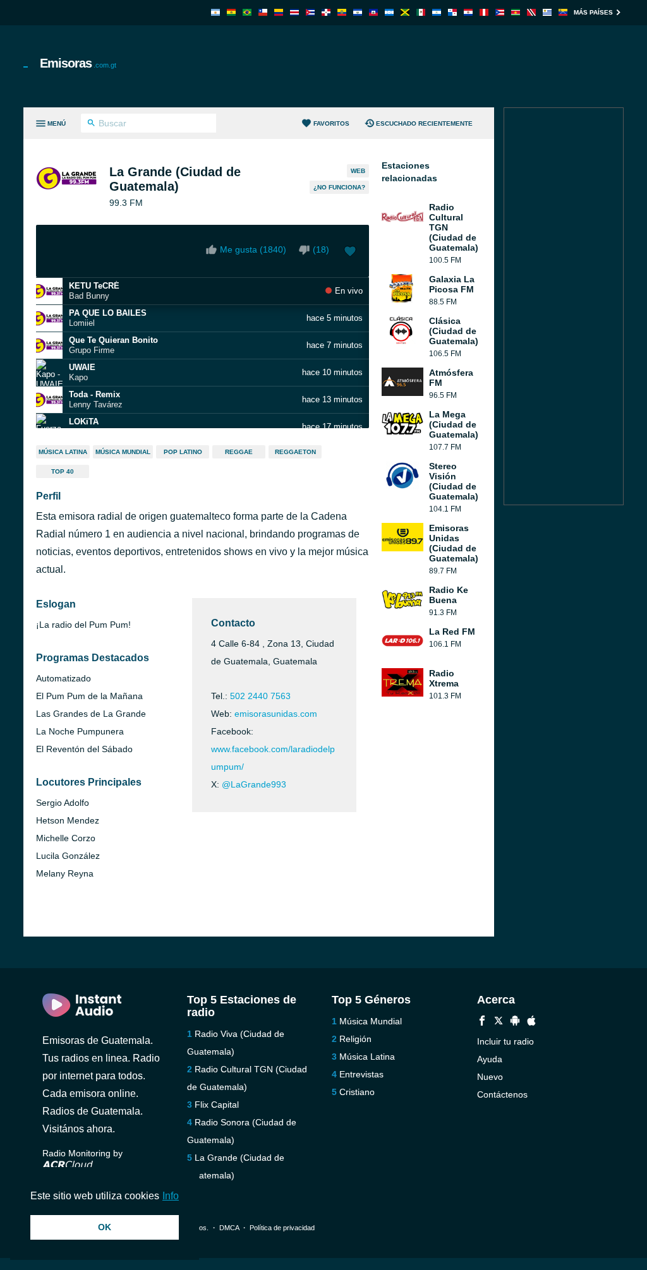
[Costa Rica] (294, 12)
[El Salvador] (357, 12)
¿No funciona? (339, 187)
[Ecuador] (341, 12)
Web (358, 170)
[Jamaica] (405, 12)
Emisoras (78, 63)
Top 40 (62, 471)
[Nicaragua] (436, 12)
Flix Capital (217, 1104)
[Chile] (262, 12)
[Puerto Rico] (499, 12)
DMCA (229, 1227)
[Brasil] (247, 12)
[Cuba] (310, 12)
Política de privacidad (282, 1227)
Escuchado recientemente (424, 123)
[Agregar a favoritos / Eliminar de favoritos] (350, 252)
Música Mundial (122, 451)
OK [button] (104, 1227)
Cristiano (357, 1092)
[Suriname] (515, 12)
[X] (498, 1022)
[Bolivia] (231, 12)
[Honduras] (389, 12)
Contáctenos (502, 1094)
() (321, 249)
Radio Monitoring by (82, 1153)
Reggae (239, 451)
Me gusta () (253, 249)
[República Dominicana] (326, 12)
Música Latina (63, 451)
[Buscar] (91, 124)
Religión (355, 1039)
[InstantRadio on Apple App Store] (531, 1022)
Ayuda (489, 1059)
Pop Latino (183, 451)
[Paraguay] (468, 12)
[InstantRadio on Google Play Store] (515, 1022)
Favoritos (331, 123)
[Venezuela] (563, 12)
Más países (593, 12)
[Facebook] (482, 1022)
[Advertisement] (394, 66)
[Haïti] (373, 12)
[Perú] (484, 12)
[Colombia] (278, 12)
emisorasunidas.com (275, 714)
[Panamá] (452, 12)
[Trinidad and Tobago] (531, 12)
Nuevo (490, 1077)
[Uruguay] (547, 12)
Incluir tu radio (505, 1041)
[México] (420, 12)
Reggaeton (295, 451)
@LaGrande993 (254, 784)
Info (170, 1195)
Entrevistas (361, 1074)
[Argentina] (215, 12)
